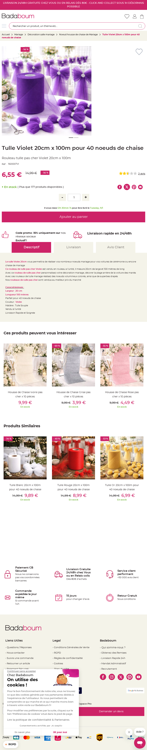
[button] (71, 137)
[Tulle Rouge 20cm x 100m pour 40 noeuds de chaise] (73, 457)
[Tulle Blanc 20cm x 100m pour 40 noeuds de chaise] (25, 457)
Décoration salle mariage (41, 34)
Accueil (6, 34)
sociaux (31, 236)
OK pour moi (60, 732)
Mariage (18, 34)
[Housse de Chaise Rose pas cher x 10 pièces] (121, 364)
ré (17, 236)
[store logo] (38, 16)
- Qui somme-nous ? (112, 647)
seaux (22, 236)
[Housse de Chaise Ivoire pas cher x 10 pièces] (25, 364)
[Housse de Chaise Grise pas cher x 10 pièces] (73, 364)
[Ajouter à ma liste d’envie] (42, 348)
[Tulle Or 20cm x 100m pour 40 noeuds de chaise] (121, 457)
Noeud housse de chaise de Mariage (78, 34)
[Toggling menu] (4, 25)
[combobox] (77, 26)
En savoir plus (22, 732)
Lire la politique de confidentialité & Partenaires (38, 720)
